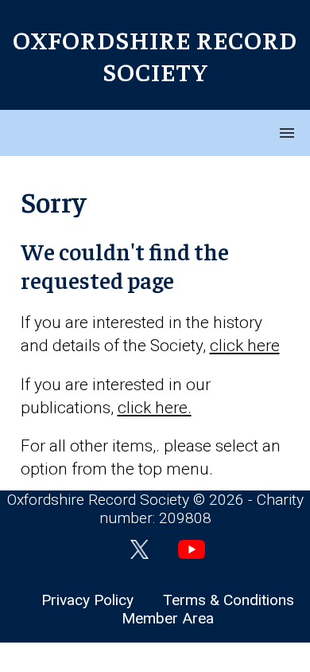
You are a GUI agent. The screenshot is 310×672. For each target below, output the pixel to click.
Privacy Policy (87, 600)
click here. (155, 407)
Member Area (168, 618)
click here (245, 345)
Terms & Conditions (228, 600)
